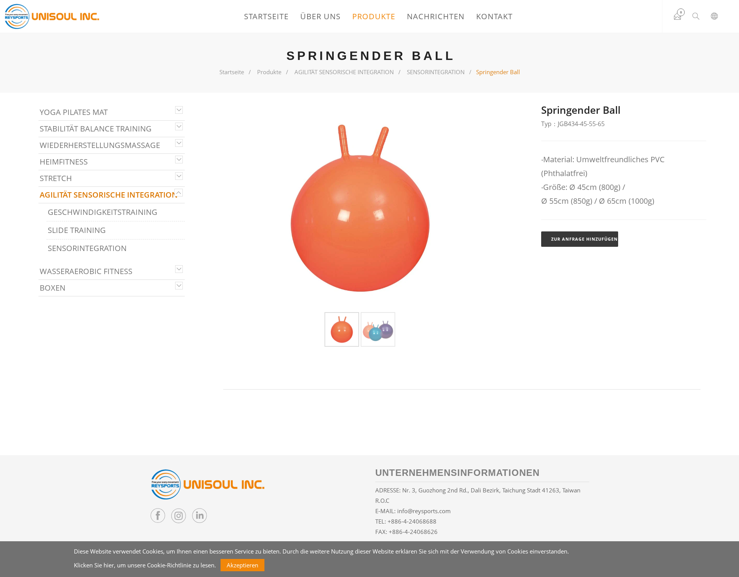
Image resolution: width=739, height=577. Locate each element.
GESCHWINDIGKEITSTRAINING (102, 212)
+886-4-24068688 (412, 521)
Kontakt (494, 16)
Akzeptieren (242, 565)
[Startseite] (52, 16)
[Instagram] (178, 515)
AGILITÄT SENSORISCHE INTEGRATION (344, 72)
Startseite (266, 16)
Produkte (373, 16)
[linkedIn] (199, 515)
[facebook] (158, 515)
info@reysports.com (424, 511)
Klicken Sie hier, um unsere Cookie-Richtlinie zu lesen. (145, 565)
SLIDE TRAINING (77, 230)
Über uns (320, 16)
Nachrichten (436, 16)
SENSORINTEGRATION (436, 72)
